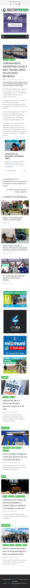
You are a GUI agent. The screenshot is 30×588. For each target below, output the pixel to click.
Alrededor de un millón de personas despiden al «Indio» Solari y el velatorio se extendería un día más (14, 503)
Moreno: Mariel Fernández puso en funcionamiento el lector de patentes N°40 (14, 551)
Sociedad (12, 59)
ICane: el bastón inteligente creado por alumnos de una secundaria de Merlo (15, 457)
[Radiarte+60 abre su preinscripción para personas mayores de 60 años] (15, 387)
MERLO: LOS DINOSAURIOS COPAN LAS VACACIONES (13, 219)
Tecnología (5, 450)
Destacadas (5, 59)
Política (24, 545)
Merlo (13, 447)
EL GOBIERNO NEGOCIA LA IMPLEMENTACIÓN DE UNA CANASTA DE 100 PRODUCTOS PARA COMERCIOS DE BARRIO (15, 182)
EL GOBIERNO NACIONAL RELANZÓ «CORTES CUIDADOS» (16, 191)
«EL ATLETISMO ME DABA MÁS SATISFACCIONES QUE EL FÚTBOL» (14, 278)
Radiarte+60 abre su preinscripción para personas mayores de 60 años (13, 404)
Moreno (12, 545)
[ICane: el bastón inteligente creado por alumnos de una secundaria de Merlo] (15, 438)
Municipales (18, 545)
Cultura (5, 496)
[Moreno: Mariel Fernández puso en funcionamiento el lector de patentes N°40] (15, 535)
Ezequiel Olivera (16, 462)
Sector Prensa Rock (20, 496)
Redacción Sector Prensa (18, 79)
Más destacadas (6, 447)
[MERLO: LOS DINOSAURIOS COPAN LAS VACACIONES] (15, 201)
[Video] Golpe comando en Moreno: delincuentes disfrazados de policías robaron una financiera (15, 248)
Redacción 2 (14, 511)
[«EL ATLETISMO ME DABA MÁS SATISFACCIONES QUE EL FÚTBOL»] (15, 260)
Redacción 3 (15, 412)
